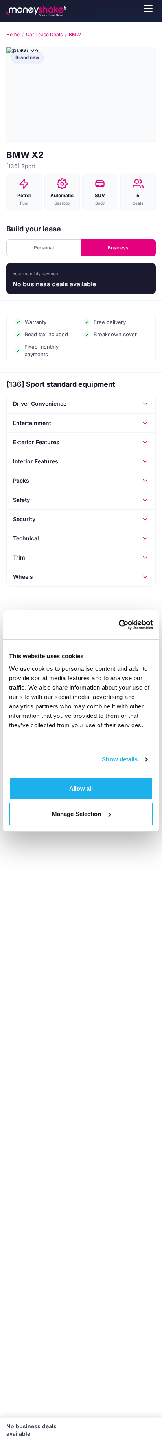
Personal (44, 248)
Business (118, 248)
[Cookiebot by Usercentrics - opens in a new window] (118, 624)
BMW (75, 34)
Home (13, 34)
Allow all (81, 788)
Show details (120, 759)
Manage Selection (76, 814)
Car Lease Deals (44, 34)
